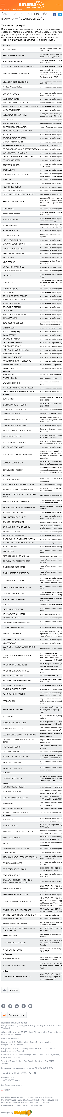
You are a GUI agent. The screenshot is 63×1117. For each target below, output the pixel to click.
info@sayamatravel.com (11, 1085)
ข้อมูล (7, 1089)
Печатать (13, 990)
